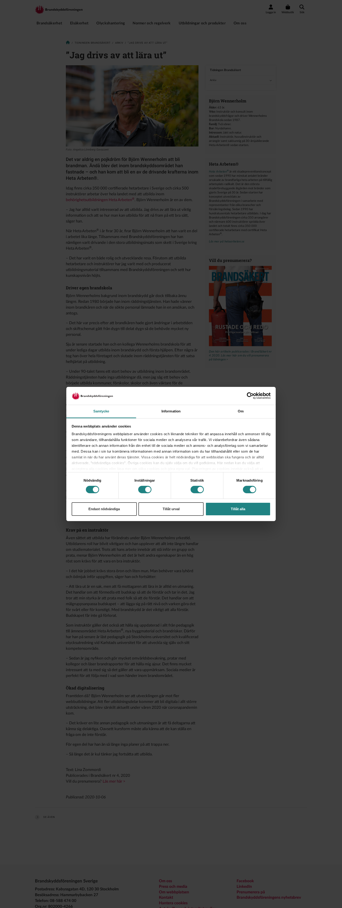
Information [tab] (171, 411)
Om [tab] (241, 411)
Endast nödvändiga (104, 509)
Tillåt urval (171, 509)
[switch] (144, 489)
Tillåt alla (238, 509)
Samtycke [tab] (101, 411)
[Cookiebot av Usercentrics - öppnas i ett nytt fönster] (250, 395)
